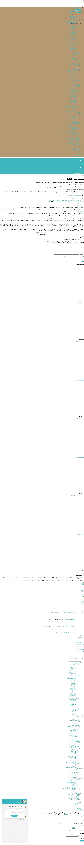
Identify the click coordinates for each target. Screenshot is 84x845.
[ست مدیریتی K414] (78, 166)
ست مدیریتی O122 (80, 767)
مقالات (79, 152)
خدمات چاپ (78, 112)
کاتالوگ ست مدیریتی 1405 (73, 138)
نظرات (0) (79, 205)
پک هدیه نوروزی (73, 9)
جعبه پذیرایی (73, 37)
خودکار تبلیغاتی (73, 22)
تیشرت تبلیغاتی (73, 52)
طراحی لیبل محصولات (74, 98)
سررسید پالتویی (72, 79)
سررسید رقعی (73, 75)
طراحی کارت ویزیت (72, 100)
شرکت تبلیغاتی (76, 149)
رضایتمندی (79, 151)
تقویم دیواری (73, 91)
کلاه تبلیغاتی (73, 54)
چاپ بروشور (73, 118)
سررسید (79, 71)
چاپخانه (77, 119)
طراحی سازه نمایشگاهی (71, 106)
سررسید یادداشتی (72, 77)
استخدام (77, 146)
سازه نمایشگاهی (72, 127)
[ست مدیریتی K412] (78, 173)
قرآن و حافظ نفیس (72, 18)
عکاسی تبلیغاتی (75, 107)
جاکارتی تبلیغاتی (72, 24)
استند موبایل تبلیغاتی (72, 29)
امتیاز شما (82, 244)
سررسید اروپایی (72, 74)
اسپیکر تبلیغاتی (73, 26)
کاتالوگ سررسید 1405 (74, 139)
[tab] (40, 203)
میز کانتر (74, 135)
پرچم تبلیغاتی (73, 27)
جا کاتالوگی (73, 129)
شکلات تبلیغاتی (73, 48)
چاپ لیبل (74, 121)
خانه (83, 158)
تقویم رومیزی (76, 86)
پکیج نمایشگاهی (73, 124)
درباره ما (79, 145)
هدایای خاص (73, 16)
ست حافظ (76, 68)
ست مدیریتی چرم (75, 66)
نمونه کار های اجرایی (74, 144)
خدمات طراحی (78, 92)
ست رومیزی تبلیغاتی (72, 47)
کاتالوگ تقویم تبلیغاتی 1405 (73, 140)
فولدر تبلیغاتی (76, 19)
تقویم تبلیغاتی (78, 85)
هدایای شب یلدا (73, 12)
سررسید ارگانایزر (75, 80)
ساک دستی (73, 34)
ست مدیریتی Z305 (80, 380)
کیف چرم (74, 56)
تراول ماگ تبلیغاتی (72, 39)
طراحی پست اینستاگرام (71, 111)
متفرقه (74, 59)
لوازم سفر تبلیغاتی (72, 40)
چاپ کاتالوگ (76, 113)
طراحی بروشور (73, 102)
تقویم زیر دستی (73, 88)
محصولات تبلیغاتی (77, 158)
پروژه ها (77, 148)
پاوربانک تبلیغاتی (72, 44)
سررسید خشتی (73, 81)
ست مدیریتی (76, 61)
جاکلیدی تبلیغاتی (72, 23)
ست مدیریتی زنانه (75, 65)
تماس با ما (79, 154)
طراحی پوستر (73, 97)
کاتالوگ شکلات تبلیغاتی (74, 143)
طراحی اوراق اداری (75, 103)
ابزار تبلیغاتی (73, 50)
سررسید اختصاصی (75, 76)
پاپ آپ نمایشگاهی (75, 133)
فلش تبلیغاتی (76, 53)
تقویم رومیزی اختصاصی (74, 90)
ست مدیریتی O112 (80, 303)
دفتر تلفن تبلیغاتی (72, 82)
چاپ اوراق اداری (75, 116)
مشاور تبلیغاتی (76, 150)
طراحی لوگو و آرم (75, 93)
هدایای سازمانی (76, 8)
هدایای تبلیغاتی (78, 7)
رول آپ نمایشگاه (72, 134)
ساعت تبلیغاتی (73, 43)
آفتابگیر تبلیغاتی (73, 45)
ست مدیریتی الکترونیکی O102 (77, 560)
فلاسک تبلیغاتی (73, 32)
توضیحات (79, 203)
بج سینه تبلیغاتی (75, 31)
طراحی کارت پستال (72, 109)
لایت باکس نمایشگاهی (71, 130)
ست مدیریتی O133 (80, 457)
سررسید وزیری (75, 72)
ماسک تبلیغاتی (73, 49)
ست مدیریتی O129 (80, 664)
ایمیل (82, 259)
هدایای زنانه (73, 17)
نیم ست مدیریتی (75, 63)
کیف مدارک (73, 58)
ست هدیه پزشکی (75, 69)
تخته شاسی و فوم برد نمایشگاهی (69, 132)
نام (83, 256)
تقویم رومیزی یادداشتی (71, 87)
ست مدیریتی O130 (80, 341)
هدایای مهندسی (73, 13)
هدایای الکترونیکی (72, 11)
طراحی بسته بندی (72, 101)
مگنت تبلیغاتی (73, 38)
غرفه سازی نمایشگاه (74, 123)
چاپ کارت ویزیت (72, 117)
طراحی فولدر (73, 95)
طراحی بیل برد (73, 104)
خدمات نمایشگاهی (77, 122)
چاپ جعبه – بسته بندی (71, 114)
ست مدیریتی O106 (80, 418)
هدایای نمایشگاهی (72, 14)
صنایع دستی (73, 28)
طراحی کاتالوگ (73, 96)
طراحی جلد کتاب (72, 108)
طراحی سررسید (75, 84)
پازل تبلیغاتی (73, 33)
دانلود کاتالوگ (78, 137)
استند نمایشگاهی (75, 128)
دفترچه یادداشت (72, 55)
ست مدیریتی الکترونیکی (74, 64)
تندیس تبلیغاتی (73, 35)
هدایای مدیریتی (69, 158)
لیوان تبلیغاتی (73, 21)
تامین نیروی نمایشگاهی (71, 125)
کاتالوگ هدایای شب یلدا (74, 141)
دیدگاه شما (81, 254)
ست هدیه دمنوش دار (74, 70)
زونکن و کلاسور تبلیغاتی (74, 42)
